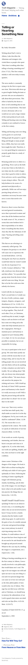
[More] (19, 16)
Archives (12, 15)
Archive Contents (9, 629)
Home (4, 15)
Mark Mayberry (8, 38)
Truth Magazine (8, 8)
